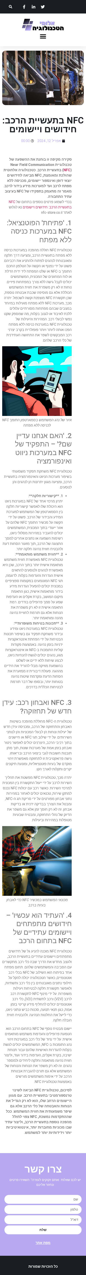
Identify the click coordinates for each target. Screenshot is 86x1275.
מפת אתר (43, 1243)
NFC (67, 170)
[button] (10, 6)
